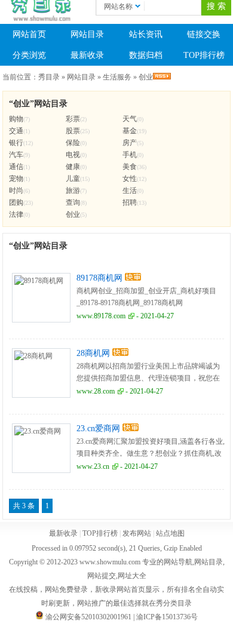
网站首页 (29, 34)
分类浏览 (29, 55)
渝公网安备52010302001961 (88, 617)
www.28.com (95, 391)
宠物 (16, 178)
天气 (129, 119)
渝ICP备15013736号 (167, 617)
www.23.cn (92, 466)
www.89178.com (100, 316)
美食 (129, 166)
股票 (73, 131)
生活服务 (117, 77)
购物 (16, 119)
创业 (146, 77)
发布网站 (136, 533)
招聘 (129, 202)
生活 (129, 190)
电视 (73, 154)
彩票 (73, 119)
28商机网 (93, 353)
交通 (16, 131)
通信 (16, 166)
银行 (16, 143)
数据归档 (146, 55)
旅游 (73, 190)
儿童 (73, 178)
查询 (73, 202)
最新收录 (87, 55)
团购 (16, 202)
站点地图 (170, 533)
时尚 (16, 190)
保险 (73, 143)
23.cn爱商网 (98, 428)
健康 (73, 166)
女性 (129, 178)
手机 (129, 154)
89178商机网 (99, 278)
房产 (129, 143)
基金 (129, 131)
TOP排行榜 (100, 533)
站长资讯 (146, 34)
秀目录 (49, 77)
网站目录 (87, 34)
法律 (16, 214)
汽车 (16, 154)
